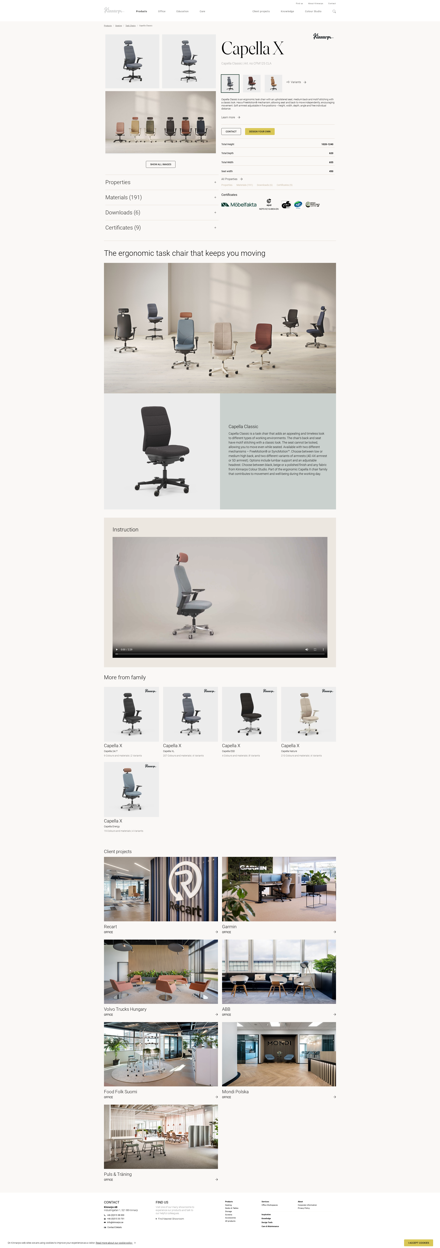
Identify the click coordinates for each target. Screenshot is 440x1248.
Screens (228, 1215)
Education (183, 11)
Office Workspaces (270, 1205)
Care (202, 11)
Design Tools (267, 1222)
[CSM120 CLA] (273, 83)
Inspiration (266, 1214)
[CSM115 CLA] (252, 83)
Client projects (261, 11)
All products (230, 1221)
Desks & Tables (231, 1208)
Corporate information (307, 1205)
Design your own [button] (260, 131)
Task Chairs (130, 26)
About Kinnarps (315, 3)
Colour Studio (313, 11)
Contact (332, 3)
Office (161, 11)
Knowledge (287, 11)
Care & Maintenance (270, 1226)
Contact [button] (231, 131)
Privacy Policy (304, 1208)
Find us (299, 3)
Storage (228, 1211)
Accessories (230, 1218)
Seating (118, 26)
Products (141, 11)
